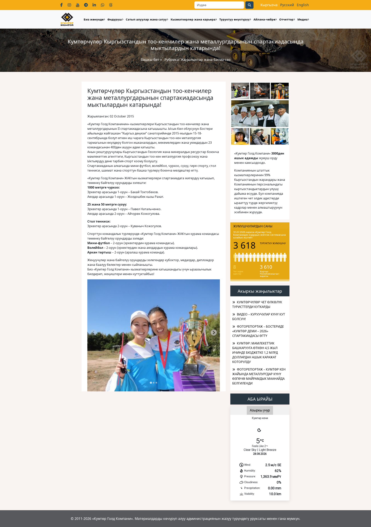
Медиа (302, 19)
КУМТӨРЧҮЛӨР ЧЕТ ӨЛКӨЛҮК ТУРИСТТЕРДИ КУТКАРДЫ (257, 304)
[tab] (151, 383)
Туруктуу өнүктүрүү (234, 19)
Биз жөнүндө (94, 19)
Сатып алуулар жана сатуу (146, 19)
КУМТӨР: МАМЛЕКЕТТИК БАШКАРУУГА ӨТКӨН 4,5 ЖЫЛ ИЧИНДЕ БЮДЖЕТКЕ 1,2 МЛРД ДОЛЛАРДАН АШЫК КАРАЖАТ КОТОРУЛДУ (255, 352)
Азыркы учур (260, 410)
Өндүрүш (114, 19)
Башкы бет (150, 59)
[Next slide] (214, 332)
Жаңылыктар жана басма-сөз (206, 59)
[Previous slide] (93, 332)
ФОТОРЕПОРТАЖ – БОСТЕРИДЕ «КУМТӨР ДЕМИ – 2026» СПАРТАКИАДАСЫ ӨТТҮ (258, 331)
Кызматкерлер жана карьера (193, 19)
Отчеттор (286, 19)
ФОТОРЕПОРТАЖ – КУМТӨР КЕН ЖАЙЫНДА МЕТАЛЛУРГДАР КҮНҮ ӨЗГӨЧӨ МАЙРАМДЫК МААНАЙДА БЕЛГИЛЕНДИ (259, 376)
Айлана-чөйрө (264, 19)
